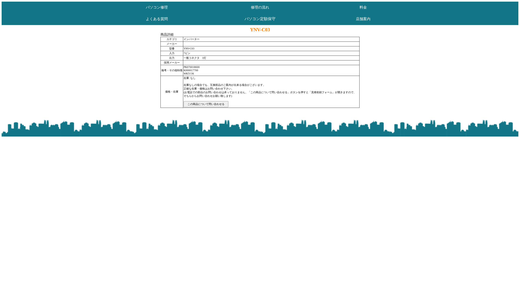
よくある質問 (157, 19)
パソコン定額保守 (260, 19)
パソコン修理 (157, 7)
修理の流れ (260, 7)
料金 (363, 7)
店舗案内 (363, 19)
